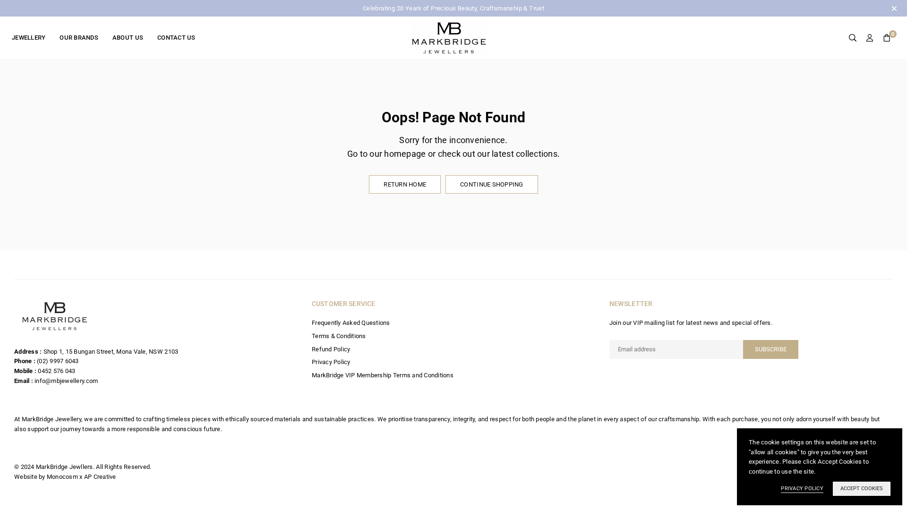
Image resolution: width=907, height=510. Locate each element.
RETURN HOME (405, 184)
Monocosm (62, 476)
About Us (127, 37)
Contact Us (176, 37)
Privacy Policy (331, 362)
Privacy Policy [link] (802, 488)
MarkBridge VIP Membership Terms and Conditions (383, 375)
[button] (886, 38)
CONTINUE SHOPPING (491, 184)
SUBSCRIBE (771, 349)
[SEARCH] (852, 38)
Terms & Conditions (339, 336)
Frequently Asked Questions (351, 322)
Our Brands (79, 37)
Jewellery (28, 37)
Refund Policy (331, 349)
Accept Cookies (861, 488)
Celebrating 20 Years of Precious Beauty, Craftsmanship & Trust (453, 8)
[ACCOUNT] (869, 38)
